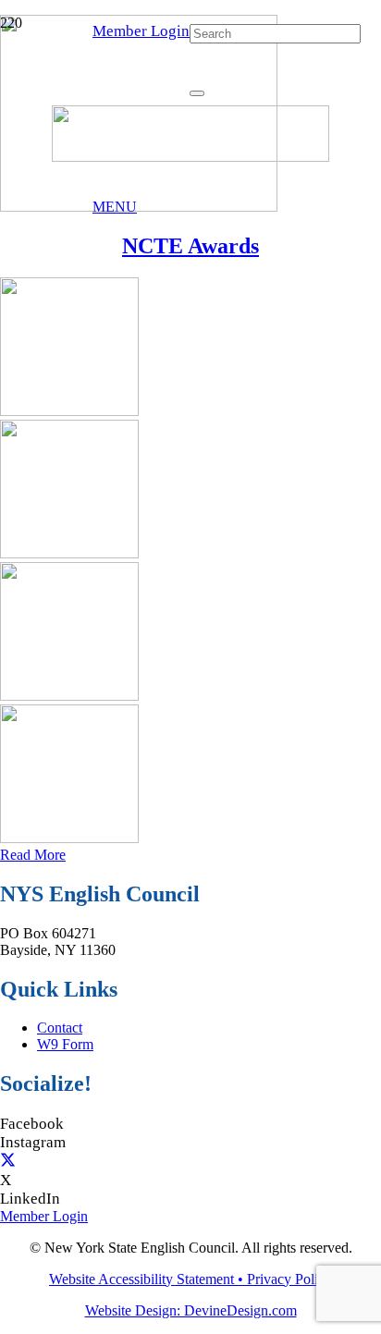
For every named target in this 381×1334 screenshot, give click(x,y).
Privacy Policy (289, 1279)
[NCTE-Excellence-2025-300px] (69, 411)
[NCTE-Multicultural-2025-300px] (69, 553)
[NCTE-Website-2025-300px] (69, 838)
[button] (114, 207)
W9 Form (65, 1044)
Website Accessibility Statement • (148, 1279)
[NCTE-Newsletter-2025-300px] (69, 696)
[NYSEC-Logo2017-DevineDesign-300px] (190, 157)
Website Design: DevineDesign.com (191, 1310)
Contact (59, 1027)
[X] (8, 1161)
